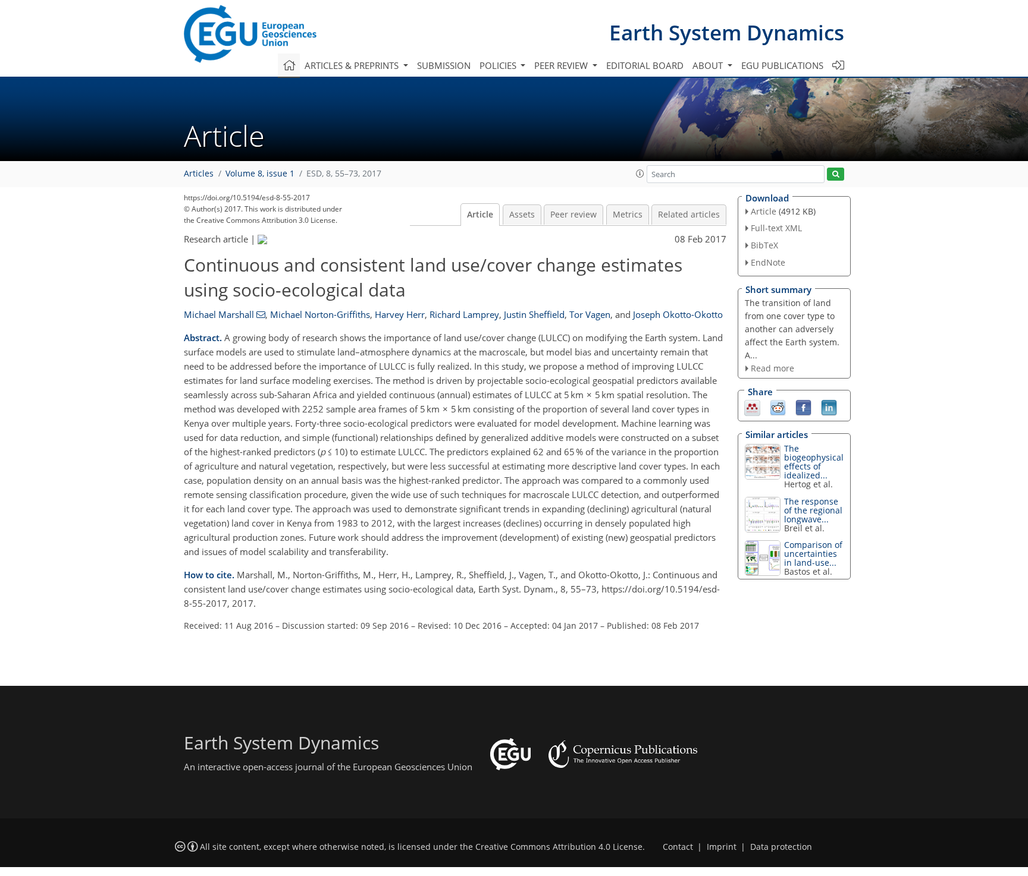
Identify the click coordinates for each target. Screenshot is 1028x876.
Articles (199, 173)
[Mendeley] (752, 407)
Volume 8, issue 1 (259, 173)
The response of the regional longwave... (813, 510)
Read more (772, 368)
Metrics (627, 214)
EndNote (768, 262)
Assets (522, 214)
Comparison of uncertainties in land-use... (813, 553)
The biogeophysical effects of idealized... (814, 462)
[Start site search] (835, 174)
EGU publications (782, 65)
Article (480, 214)
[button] (640, 173)
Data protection (781, 847)
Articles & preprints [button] (353, 65)
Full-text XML (776, 228)
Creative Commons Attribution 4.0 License (558, 847)
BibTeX (764, 245)
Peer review (573, 214)
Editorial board (645, 65)
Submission (444, 65)
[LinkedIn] (829, 407)
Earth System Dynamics (726, 32)
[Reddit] (778, 407)
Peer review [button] (562, 65)
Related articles (689, 214)
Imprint (721, 847)
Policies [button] (499, 65)
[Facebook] (803, 407)
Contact (678, 847)
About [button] (708, 65)
